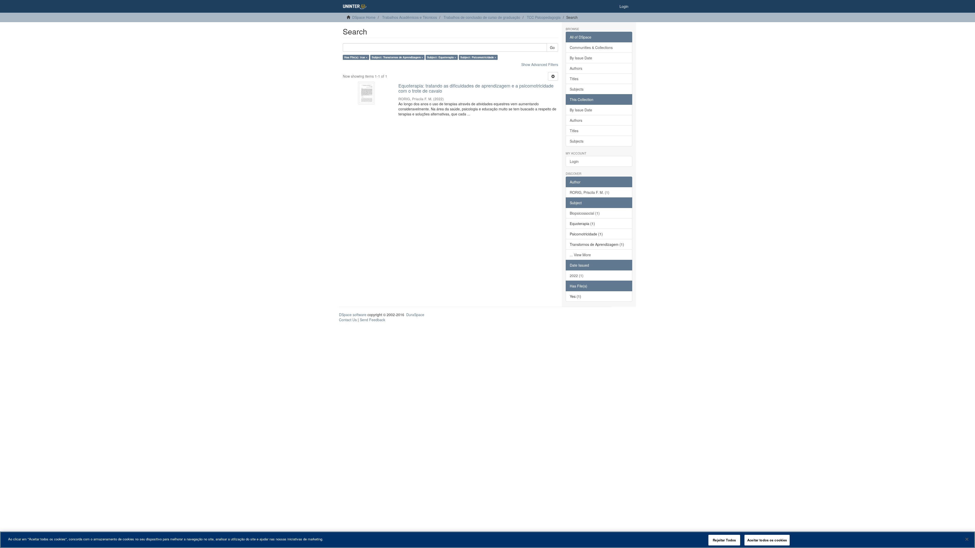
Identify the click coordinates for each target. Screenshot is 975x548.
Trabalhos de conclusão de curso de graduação (482, 17)
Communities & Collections (591, 47)
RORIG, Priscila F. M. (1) (589, 192)
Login (574, 161)
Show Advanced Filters (539, 64)
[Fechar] (966, 539)
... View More (580, 254)
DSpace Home (364, 17)
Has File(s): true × (355, 57)
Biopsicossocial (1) (585, 213)
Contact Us (348, 319)
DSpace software (352, 314)
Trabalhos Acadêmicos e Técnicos (409, 17)
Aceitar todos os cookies (767, 540)
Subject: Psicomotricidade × (478, 57)
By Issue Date (581, 57)
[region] (487, 540)
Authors (576, 68)
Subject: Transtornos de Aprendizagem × (397, 57)
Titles (574, 78)
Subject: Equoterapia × (441, 57)
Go (552, 47)
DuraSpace (415, 314)
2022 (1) (576, 275)
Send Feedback (372, 319)
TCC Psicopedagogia (544, 17)
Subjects (576, 89)
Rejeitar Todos (724, 540)
